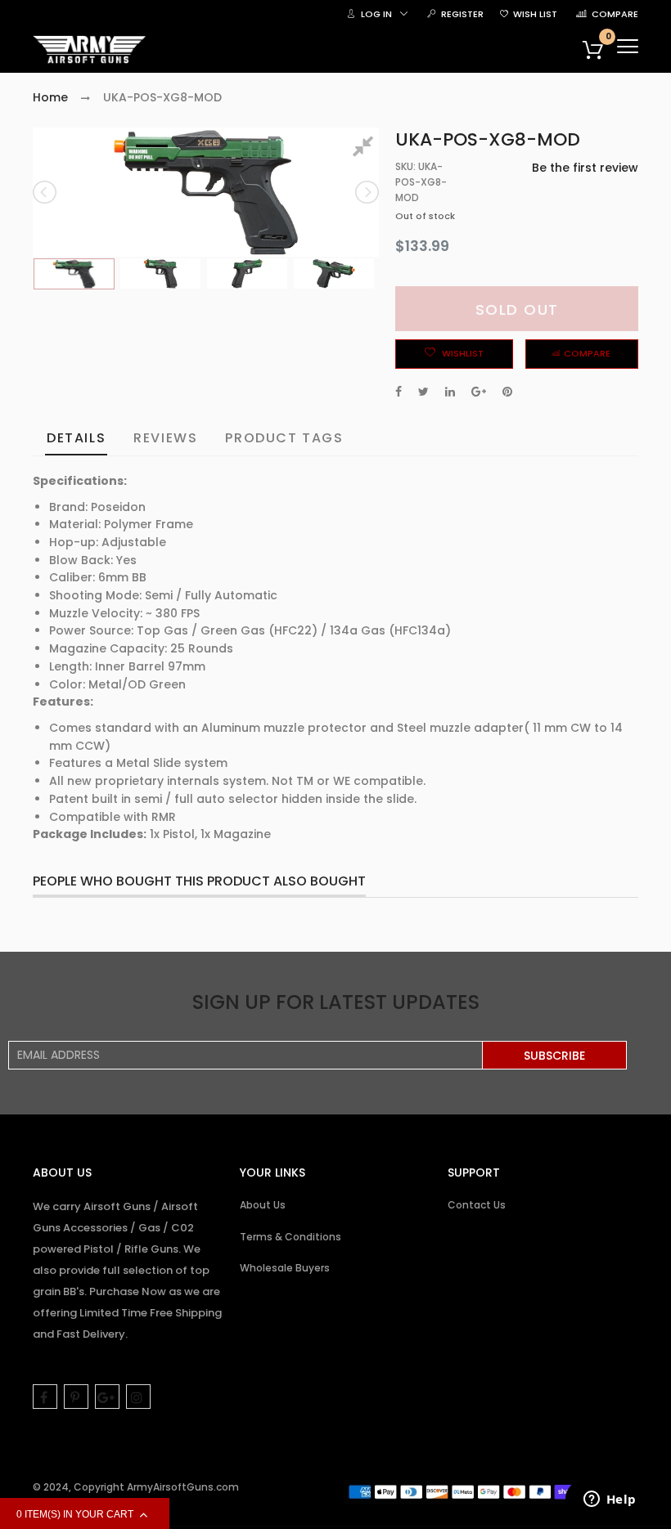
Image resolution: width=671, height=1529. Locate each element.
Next (366, 192)
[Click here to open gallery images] (366, 149)
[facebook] (45, 1396)
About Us (263, 1205)
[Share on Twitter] (423, 391)
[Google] (107, 1396)
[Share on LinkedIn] (450, 391)
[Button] (627, 46)
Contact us (477, 1205)
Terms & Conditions (290, 1237)
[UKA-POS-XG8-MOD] (74, 274)
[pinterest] (76, 1396)
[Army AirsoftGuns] (90, 50)
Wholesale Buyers (285, 1268)
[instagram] (138, 1396)
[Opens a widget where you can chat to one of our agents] (610, 1500)
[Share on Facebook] (398, 391)
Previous (46, 192)
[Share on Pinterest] (507, 391)
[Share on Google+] (478, 391)
